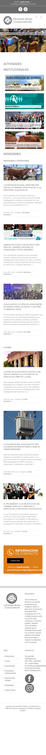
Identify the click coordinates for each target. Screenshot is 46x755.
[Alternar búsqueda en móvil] (36, 17)
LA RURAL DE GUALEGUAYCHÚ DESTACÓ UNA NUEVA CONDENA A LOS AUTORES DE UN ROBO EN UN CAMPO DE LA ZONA (22, 374)
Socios (7, 661)
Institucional (9, 656)
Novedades (9, 685)
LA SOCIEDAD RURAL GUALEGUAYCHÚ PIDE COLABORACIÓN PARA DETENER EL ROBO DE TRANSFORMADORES (22, 446)
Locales (24, 399)
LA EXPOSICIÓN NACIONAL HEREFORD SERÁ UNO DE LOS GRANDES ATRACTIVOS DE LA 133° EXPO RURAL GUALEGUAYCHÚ (23, 187)
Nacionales (26, 212)
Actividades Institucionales (10, 672)
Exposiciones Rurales (10, 679)
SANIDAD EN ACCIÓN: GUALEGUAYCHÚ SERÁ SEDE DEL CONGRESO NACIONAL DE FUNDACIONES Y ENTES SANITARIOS (22, 247)
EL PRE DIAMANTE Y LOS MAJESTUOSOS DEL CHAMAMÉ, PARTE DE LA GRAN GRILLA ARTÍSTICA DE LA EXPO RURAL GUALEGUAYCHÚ (23, 506)
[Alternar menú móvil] (41, 17)
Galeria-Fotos (10, 690)
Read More (7, 215)
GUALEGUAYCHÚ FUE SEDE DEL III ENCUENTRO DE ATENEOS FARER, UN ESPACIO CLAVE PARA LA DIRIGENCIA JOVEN (23, 306)
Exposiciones (10, 666)
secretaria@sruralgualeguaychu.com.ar (23, 4)
